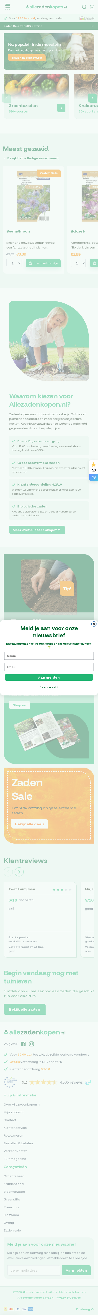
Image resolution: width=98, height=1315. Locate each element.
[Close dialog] (93, 623)
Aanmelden (49, 677)
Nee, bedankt (49, 687)
